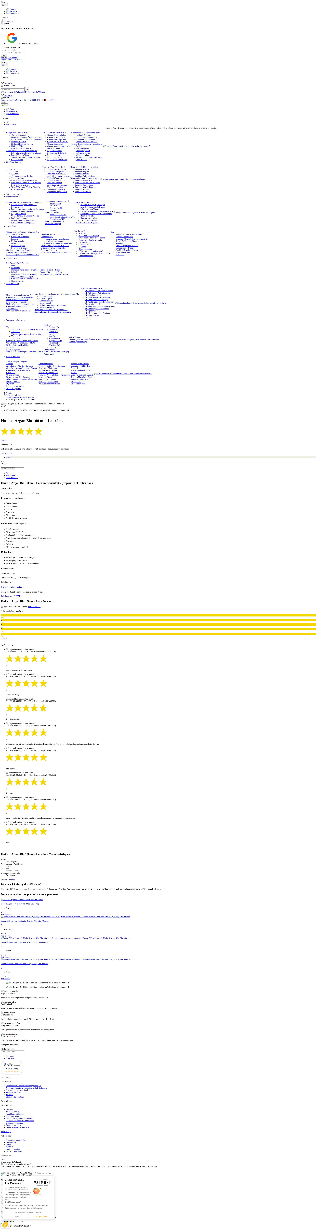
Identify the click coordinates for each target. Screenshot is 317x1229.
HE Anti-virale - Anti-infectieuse (97, 293)
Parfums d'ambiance (19, 218)
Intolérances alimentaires (48, 373)
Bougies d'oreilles (87, 216)
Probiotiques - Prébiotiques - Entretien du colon (24, 352)
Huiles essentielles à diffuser (17, 300)
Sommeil (119, 243)
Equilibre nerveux (54, 155)
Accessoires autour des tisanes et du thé (21, 151)
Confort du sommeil (55, 144)
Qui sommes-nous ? (13, 1116)
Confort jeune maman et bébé (58, 146)
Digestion (82, 247)
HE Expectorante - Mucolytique (97, 297)
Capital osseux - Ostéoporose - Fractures (22, 368)
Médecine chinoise (52, 212)
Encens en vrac (17, 207)
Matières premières (83, 153)
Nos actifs (20, 100)
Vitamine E (15, 336)
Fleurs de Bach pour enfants (51, 272)
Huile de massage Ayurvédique (92, 205)
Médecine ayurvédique (84, 202)
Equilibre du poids (54, 157)
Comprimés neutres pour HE (17, 306)
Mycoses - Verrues (46, 377)
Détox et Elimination (55, 148)
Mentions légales (12, 1112)
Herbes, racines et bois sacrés (22, 220)
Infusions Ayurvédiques (84, 185)
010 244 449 (51, 100)
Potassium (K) (54, 343)
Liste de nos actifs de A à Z (21, 148)
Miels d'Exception (18, 246)
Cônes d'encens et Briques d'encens (25, 216)
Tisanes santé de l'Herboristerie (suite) (85, 133)
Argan (8, 457)
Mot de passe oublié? (9, 57)
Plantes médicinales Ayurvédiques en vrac (96, 211)
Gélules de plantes (48, 234)
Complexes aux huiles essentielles (19, 297)
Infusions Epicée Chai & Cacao (87, 183)
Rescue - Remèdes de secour (51, 270)
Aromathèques (12, 308)
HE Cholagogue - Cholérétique (97, 308)
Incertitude (15, 268)
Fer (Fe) (52, 334)
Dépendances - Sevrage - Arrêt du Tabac (94, 253)
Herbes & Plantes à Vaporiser (87, 222)
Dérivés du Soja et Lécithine (17, 345)
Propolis (14, 239)
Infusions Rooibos (82, 189)
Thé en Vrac (11, 169)
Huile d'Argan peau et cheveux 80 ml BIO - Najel (20, 904)
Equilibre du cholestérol (56, 153)
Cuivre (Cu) (53, 332)
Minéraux (47, 325)
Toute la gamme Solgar (78, 342)
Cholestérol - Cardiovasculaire (90, 240)
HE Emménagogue (92, 315)
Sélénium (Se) (54, 345)
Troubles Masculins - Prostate (127, 250)
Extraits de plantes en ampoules (53, 248)
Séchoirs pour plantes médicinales (89, 157)
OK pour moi (41, 1216)
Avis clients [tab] (10, 475)
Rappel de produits (13, 1125)
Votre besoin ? (79, 231)
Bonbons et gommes (19, 248)
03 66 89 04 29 (38, 100)
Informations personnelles (16, 1140)
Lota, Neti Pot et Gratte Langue (92, 207)
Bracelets (53, 206)
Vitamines (10, 327)
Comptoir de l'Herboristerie (17, 133)
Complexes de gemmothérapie (57, 239)
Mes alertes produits (14, 1151)
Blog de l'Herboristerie (15, 1097)
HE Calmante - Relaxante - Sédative (99, 291)
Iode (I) (52, 336)
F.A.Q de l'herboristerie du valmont (20, 1121)
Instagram (10, 1058)
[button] (5, 1225)
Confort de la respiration (56, 139)
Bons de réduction (13, 1149)
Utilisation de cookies (14, 1123)
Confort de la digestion (56, 137)
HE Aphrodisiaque (92, 311)
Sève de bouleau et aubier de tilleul (59, 243)
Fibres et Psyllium (13, 349)
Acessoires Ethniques (53, 224)
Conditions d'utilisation (15, 1114)
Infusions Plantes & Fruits (85, 180)
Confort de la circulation (85, 139)
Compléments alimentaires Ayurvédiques (96, 214)
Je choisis (15, 1216)
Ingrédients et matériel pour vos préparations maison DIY (57, 294)
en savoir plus (6, 453)
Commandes (11, 1142)
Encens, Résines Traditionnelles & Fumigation (24, 202)
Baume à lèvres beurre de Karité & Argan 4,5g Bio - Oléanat (24, 921)
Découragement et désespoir (22, 276)
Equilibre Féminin (86, 256)
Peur (13, 265)
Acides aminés (49, 349)
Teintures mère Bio (13, 1092)
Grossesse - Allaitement (48, 368)
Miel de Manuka (17, 241)
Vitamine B (15, 332)
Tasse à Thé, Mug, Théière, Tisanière (25, 157)
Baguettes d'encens (18, 214)
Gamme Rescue (17, 281)
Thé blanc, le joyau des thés (22, 176)
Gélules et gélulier (83, 151)
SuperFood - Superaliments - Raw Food (56, 252)
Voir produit (5, 914)
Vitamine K (15, 338)
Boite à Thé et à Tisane (20, 155)
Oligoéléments (74, 337)
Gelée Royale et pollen (20, 237)
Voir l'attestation (34, 607)
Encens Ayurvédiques (88, 220)
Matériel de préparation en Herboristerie (86, 144)
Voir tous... (120, 254)
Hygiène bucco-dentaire (48, 370)
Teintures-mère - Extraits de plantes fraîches (23, 232)
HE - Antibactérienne (93, 295)
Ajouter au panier (8, 469)
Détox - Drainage (85, 249)
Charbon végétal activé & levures (19, 250)
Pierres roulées (55, 203)
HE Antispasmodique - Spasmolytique (100, 306)
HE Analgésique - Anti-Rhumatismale (99, 302)
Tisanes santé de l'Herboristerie (54, 133)
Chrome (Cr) (54, 329)
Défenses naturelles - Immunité (91, 251)
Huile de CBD (17, 146)
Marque (4, 879)
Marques (9, 1095)
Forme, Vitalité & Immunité (86, 142)
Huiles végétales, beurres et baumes (55, 246)
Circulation (83, 242)
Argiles (78, 146)
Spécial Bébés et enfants (80, 370)
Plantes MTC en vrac (58, 215)
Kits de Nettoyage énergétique (23, 222)
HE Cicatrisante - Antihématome (97, 313)
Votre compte (6, 1132)
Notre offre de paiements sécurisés (19, 1118)
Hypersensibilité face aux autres (23, 274)
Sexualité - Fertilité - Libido (126, 241)
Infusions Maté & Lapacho (85, 187)
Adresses (9, 1147)
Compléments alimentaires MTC (62, 217)
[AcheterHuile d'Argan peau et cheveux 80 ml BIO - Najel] (22, 900)
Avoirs (8, 1144)
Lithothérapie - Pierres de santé (57, 201)
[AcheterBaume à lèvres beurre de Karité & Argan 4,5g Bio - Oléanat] (65, 917)
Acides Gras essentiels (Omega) (56, 352)
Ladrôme (11, 879)
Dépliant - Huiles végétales (12, 587)
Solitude (14, 272)
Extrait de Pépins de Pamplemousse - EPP (22, 254)
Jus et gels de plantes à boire (17, 252)
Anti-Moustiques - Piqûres (89, 236)
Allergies (82, 233)
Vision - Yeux (76, 381)
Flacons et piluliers (83, 148)
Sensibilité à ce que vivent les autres (25, 279)
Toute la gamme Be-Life (78, 339)
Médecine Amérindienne (54, 221)
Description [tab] (10, 473)
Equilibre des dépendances (86, 137)
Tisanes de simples (18, 135)
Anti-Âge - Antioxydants (80, 379)
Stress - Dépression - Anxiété (127, 246)
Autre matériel (81, 160)
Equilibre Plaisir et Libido (57, 160)
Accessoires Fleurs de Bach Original (54, 274)
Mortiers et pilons (82, 155)
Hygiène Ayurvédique (89, 218)
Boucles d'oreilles (56, 208)
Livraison (9, 1109)
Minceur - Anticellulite (124, 237)
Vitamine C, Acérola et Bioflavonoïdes (26, 334)
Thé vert (14, 171)
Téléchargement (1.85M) (10, 596)
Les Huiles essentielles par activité (93, 288)
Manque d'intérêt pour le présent (23, 270)
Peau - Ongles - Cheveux (48, 381)
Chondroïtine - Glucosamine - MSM (20, 343)
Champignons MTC (57, 219)
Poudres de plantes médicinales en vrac (26, 137)
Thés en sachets (17, 178)
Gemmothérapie (47, 237)
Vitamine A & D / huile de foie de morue (27, 329)
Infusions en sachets (83, 192)
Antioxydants (49, 354)
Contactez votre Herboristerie (17, 1127)
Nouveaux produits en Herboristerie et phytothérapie (26, 1088)
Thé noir (14, 174)
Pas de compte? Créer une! (11, 60)
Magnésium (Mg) (55, 341)
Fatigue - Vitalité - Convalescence (129, 234)
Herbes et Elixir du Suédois (22, 144)
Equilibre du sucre (54, 151)
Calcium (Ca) (54, 327)
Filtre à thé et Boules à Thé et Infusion (26, 153)
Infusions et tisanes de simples (17, 1090)
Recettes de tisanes (8, 100)
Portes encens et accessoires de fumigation (27, 209)
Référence (5, 445)
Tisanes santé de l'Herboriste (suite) (84, 167)
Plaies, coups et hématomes (49, 384)
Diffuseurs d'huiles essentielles (18, 311)
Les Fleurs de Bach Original (17, 263)
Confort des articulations (56, 135)
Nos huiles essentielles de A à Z (18, 295)
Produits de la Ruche (14, 234)
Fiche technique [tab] (12, 478)
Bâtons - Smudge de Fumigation (24, 205)
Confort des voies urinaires (57, 142)
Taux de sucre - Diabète (125, 248)
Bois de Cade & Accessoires (22, 211)
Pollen (13, 243)
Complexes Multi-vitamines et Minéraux (22, 341)
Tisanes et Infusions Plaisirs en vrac (84, 178)
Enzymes (9, 347)
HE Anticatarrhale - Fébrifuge (96, 300)
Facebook (10, 1056)
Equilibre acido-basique (15, 386)
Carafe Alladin (17, 160)
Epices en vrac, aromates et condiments (26, 139)
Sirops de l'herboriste (49, 250)
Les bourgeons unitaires (55, 241)
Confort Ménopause (83, 135)
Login (4, 55)
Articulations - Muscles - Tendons (92, 238)
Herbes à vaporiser (18, 142)
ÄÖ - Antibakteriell (92, 304)
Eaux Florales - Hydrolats (16, 302)
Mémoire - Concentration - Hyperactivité (131, 239)
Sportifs (74, 373)
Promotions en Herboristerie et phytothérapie (23, 1086)
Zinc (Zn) (52, 347)
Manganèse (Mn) (55, 338)
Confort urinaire (85, 244)
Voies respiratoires (123, 252)
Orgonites (53, 210)
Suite (113, 232)
